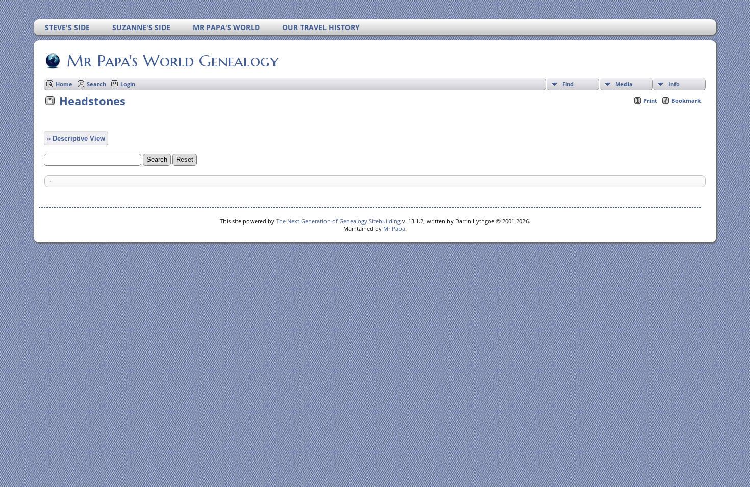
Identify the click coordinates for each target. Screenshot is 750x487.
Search (96, 84)
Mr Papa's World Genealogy (173, 60)
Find (568, 84)
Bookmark (686, 100)
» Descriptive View (76, 138)
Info (674, 84)
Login (127, 84)
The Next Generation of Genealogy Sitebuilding (338, 221)
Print (650, 100)
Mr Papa (394, 228)
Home (64, 84)
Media (624, 84)
